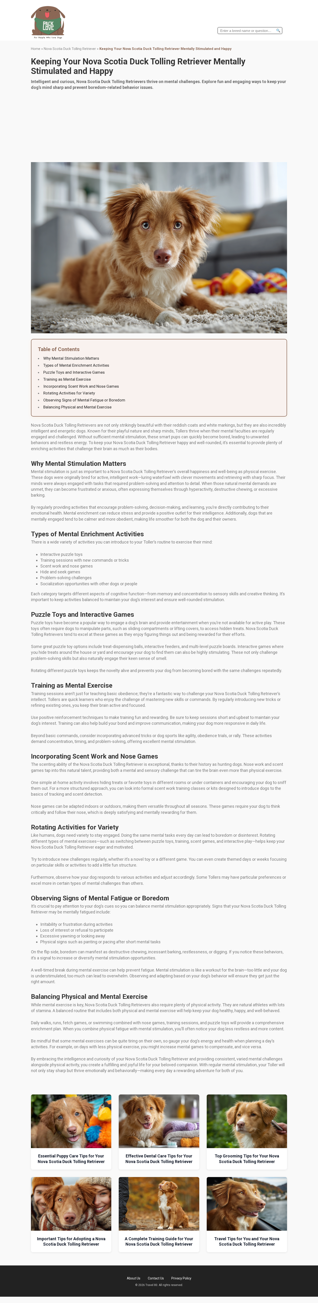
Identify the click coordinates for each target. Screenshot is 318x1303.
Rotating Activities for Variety (69, 393)
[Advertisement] (159, 127)
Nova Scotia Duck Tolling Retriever (70, 49)
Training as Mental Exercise (67, 379)
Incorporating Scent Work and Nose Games (81, 386)
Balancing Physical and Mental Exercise (77, 407)
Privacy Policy (181, 1278)
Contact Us (156, 1278)
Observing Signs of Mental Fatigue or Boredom (84, 400)
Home (35, 49)
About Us (133, 1278)
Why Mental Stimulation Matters (71, 358)
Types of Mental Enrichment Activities (76, 365)
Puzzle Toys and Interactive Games (74, 372)
